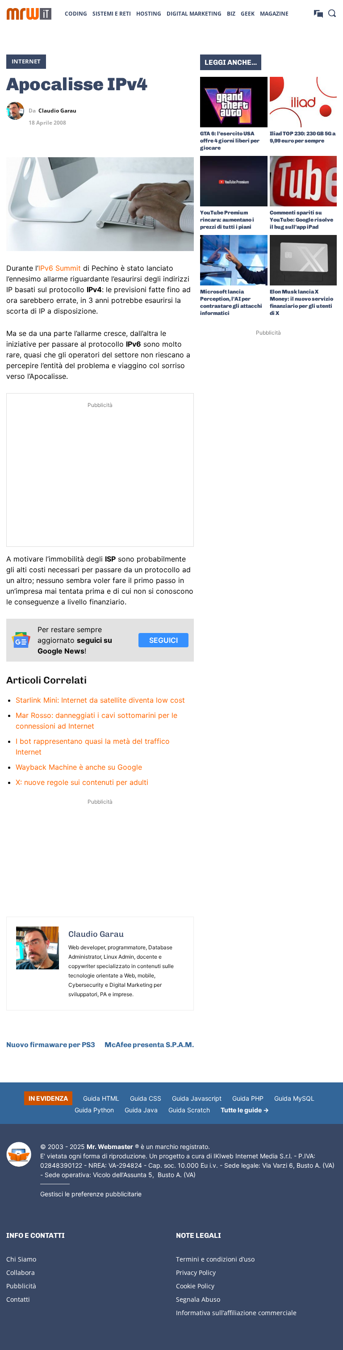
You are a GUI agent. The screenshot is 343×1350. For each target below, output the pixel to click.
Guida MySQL (294, 1098)
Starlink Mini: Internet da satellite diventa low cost (100, 700)
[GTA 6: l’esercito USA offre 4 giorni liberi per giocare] (234, 102)
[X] (123, 111)
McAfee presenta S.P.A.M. (149, 1044)
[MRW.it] (29, 14)
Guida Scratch (189, 1110)
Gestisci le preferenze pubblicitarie (91, 1194)
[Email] (185, 132)
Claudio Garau (57, 110)
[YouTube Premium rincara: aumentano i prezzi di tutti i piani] (234, 181)
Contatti (18, 1299)
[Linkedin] (144, 111)
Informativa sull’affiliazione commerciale (236, 1312)
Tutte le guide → (245, 1110)
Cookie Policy (195, 1286)
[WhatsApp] (164, 111)
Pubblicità (21, 1286)
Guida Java (141, 1110)
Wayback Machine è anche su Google (79, 767)
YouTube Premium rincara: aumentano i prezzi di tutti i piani (227, 220)
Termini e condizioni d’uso (215, 1259)
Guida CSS (145, 1098)
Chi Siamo (21, 1259)
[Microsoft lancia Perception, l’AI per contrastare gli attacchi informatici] (234, 260)
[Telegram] (185, 111)
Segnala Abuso (198, 1299)
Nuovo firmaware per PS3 (50, 1044)
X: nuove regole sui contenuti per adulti (82, 782)
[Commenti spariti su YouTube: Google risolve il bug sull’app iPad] (303, 181)
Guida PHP (248, 1098)
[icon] (318, 13)
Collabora (20, 1272)
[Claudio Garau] (17, 111)
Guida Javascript (197, 1098)
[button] (331, 12)
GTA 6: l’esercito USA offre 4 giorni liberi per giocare (229, 140)
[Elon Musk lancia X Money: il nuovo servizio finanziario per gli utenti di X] (303, 260)
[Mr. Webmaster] (18, 1154)
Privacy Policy (196, 1272)
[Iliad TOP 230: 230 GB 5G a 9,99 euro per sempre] (303, 102)
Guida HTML (101, 1098)
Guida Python (94, 1110)
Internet (26, 61)
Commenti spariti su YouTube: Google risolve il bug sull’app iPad (301, 220)
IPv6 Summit (59, 268)
